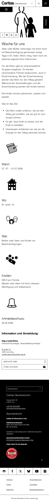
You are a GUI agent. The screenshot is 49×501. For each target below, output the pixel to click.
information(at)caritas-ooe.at (15, 408)
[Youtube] (16, 35)
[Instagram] (7, 35)
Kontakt (8, 484)
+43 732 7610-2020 (13, 406)
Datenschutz (10, 489)
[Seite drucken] (4, 471)
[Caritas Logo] (8, 3)
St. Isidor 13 (6, 349)
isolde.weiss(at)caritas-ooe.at (13, 354)
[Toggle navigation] (6, 9)
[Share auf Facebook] (12, 471)
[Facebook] (2, 35)
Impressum (9, 480)
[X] (11, 35)
